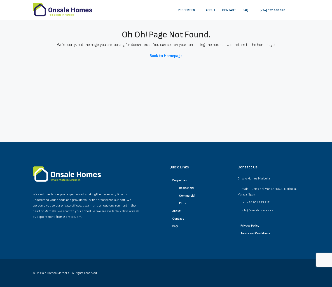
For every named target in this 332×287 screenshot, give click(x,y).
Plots (183, 203)
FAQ (245, 10)
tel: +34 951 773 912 (256, 202)
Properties (186, 10)
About (210, 10)
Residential (186, 188)
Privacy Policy (250, 225)
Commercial (187, 195)
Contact (229, 10)
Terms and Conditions (255, 233)
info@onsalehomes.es (257, 210)
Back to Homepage (166, 55)
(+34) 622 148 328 (272, 10)
